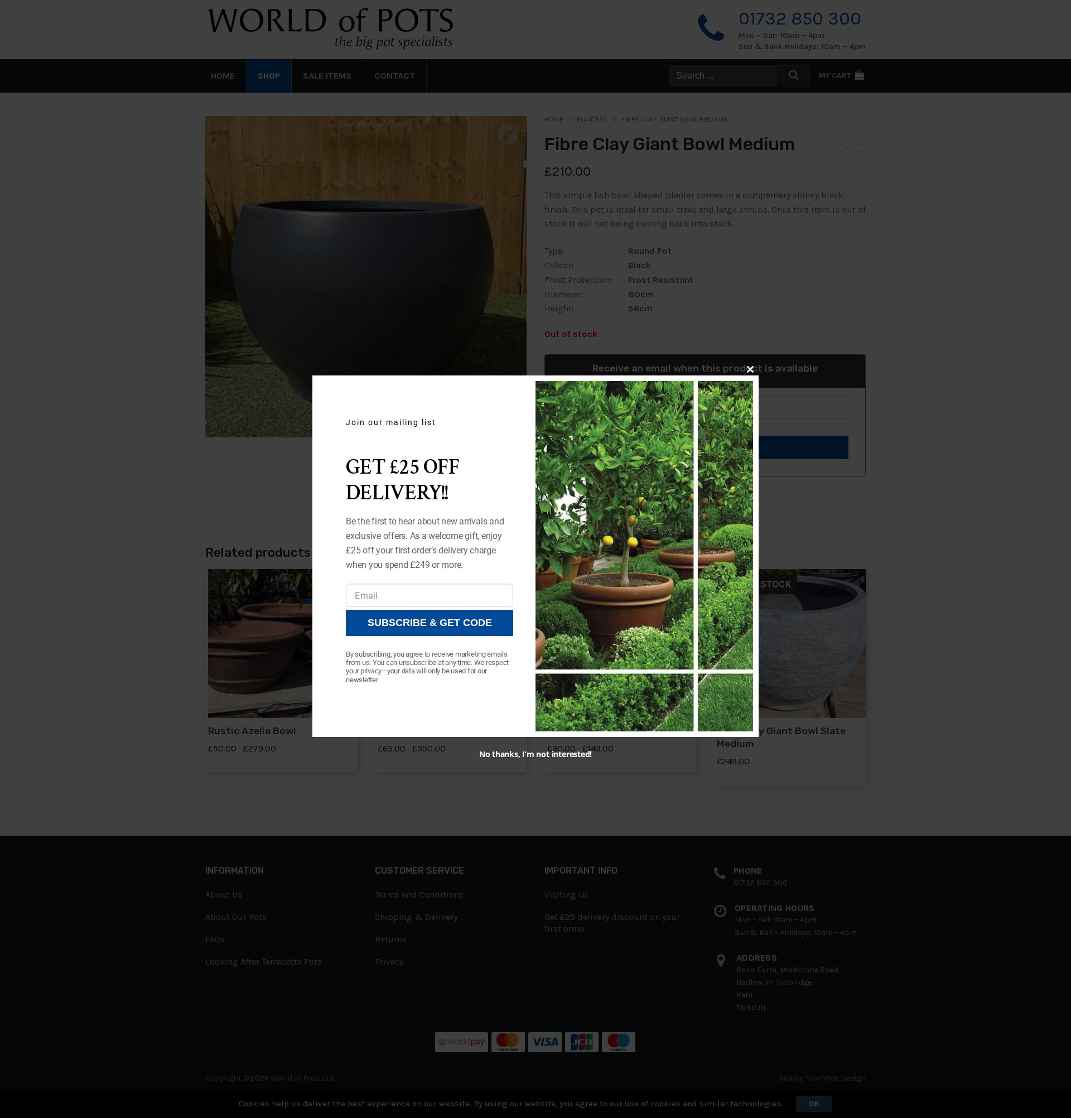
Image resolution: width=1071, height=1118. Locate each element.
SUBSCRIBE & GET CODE (430, 622)
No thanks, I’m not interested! (535, 754)
